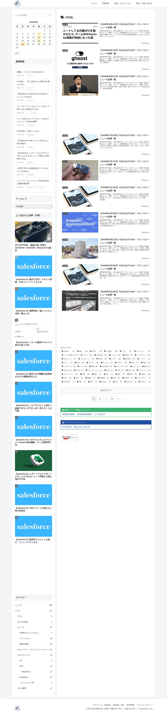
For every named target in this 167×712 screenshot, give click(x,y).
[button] (50, 15)
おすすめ (66, 427)
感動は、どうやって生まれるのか (30, 72)
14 (39, 37)
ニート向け (98, 414)
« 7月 (16, 53)
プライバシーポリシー (145, 705)
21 (39, 41)
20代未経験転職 (83, 414)
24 (112, 399)
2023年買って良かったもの (28, 131)
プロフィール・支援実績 (102, 705)
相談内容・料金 (118, 705)
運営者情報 (130, 705)
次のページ (106, 390)
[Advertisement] (106, 112)
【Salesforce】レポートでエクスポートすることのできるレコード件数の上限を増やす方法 (33, 156)
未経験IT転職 (67, 414)
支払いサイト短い (81, 427)
